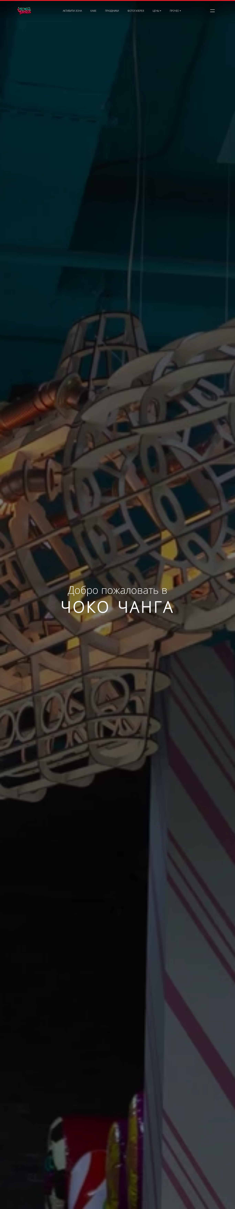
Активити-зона (72, 10)
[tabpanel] (117, 604)
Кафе (93, 10)
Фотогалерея (135, 10)
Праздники (112, 10)
